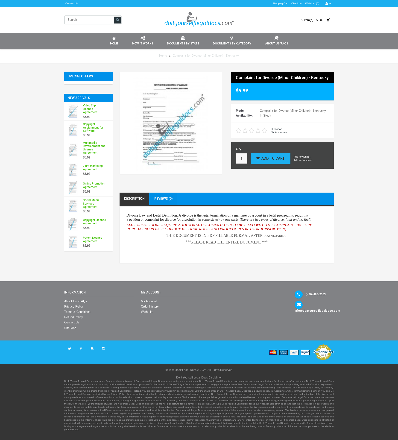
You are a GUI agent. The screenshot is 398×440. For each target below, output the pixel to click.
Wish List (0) (312, 3)
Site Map (70, 328)
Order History (150, 306)
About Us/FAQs (276, 43)
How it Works (142, 43)
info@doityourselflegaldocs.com (317, 310)
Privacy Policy (74, 306)
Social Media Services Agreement (91, 203)
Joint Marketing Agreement (93, 167)
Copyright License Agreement (94, 221)
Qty (238, 149)
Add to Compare (303, 160)
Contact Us (71, 3)
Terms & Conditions (77, 312)
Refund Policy (73, 317)
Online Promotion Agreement (94, 185)
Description (134, 198)
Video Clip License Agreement (90, 109)
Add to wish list (302, 156)
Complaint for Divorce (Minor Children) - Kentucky (206, 56)
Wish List (147, 312)
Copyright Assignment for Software (93, 127)
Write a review (279, 132)
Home (114, 43)
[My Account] (328, 3)
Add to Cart (273, 158)
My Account (149, 301)
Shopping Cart (280, 3)
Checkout (296, 3)
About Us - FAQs (75, 301)
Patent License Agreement (92, 239)
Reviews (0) (163, 198)
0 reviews (277, 129)
